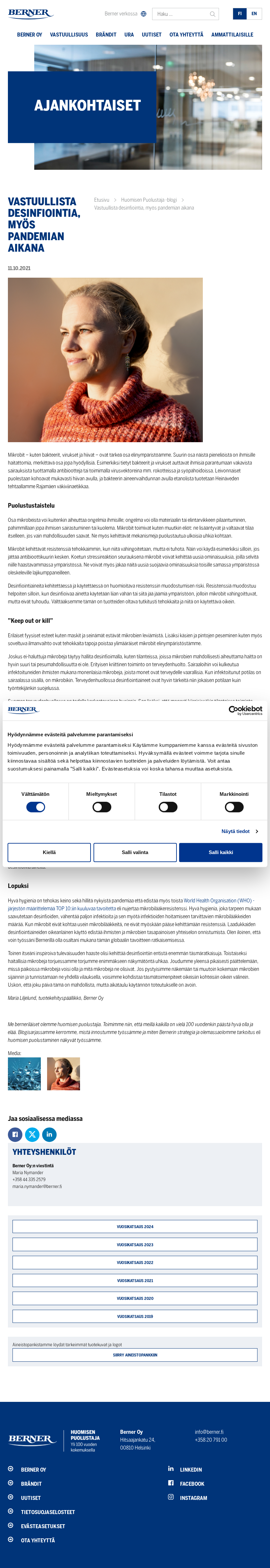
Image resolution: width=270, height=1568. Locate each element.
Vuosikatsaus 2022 (135, 1262)
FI (240, 13)
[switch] (102, 807)
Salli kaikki (221, 852)
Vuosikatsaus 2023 (135, 1244)
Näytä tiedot (236, 831)
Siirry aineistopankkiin (135, 1355)
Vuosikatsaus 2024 (135, 1226)
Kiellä (49, 852)
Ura (129, 35)
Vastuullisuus (69, 35)
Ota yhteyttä (186, 35)
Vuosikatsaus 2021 (135, 1280)
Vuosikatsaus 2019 (135, 1316)
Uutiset (152, 35)
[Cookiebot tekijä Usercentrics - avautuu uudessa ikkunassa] (233, 711)
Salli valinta (135, 852)
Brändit (106, 35)
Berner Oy (29, 35)
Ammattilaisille (232, 35)
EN (254, 13)
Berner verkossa (121, 14)
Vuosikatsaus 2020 (135, 1298)
